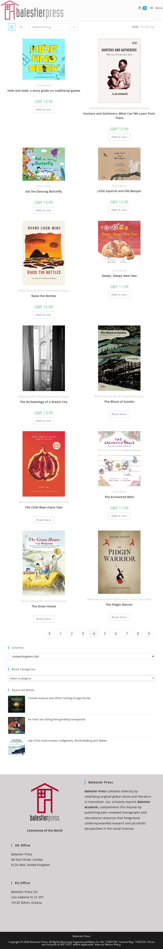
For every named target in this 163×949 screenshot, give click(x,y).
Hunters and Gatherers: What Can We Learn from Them (119, 115)
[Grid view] (11, 27)
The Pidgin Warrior (119, 605)
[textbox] (81, 678)
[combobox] (81, 678)
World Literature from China (53, 502)
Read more (119, 414)
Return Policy (113, 944)
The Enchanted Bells (119, 497)
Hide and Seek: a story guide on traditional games (43, 91)
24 (147, 27)
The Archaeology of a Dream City (43, 402)
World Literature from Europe (53, 396)
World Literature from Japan (128, 396)
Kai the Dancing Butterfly (43, 191)
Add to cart (44, 109)
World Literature (27, 290)
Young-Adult (59, 601)
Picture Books (43, 85)
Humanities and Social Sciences (132, 108)
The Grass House (44, 606)
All (153, 27)
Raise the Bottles (43, 296)
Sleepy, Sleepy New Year (119, 276)
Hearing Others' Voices (102, 108)
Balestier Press (81, 936)
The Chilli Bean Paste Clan (44, 507)
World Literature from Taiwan (53, 290)
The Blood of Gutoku (119, 402)
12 (142, 27)
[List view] (21, 27)
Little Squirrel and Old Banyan (119, 191)
